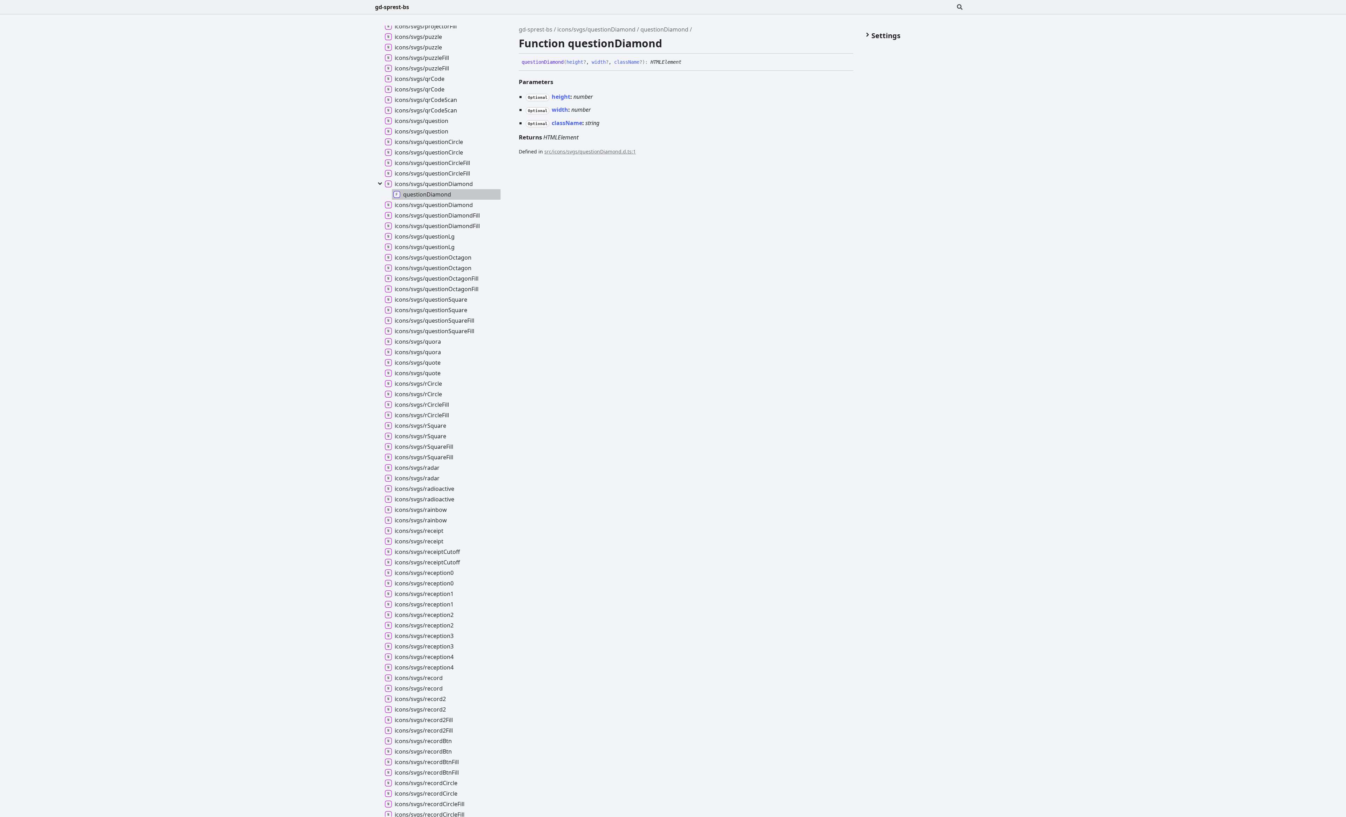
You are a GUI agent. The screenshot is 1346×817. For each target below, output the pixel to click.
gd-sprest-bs (392, 7)
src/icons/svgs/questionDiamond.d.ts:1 (590, 151)
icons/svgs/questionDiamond (596, 29)
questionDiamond (664, 29)
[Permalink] (686, 62)
